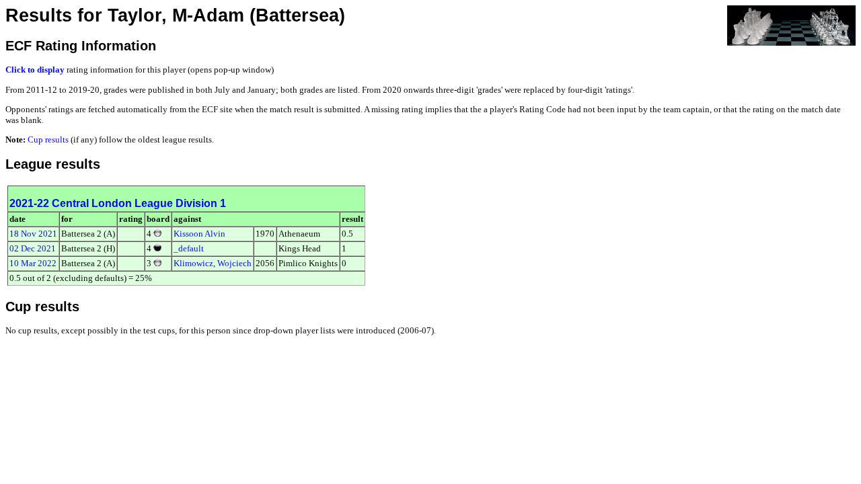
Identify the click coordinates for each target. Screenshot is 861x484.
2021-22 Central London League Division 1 (117, 203)
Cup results (48, 139)
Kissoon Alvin (199, 234)
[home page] (791, 24)
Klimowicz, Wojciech (213, 263)
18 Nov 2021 (33, 234)
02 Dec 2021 (32, 248)
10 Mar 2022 (33, 263)
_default (189, 248)
